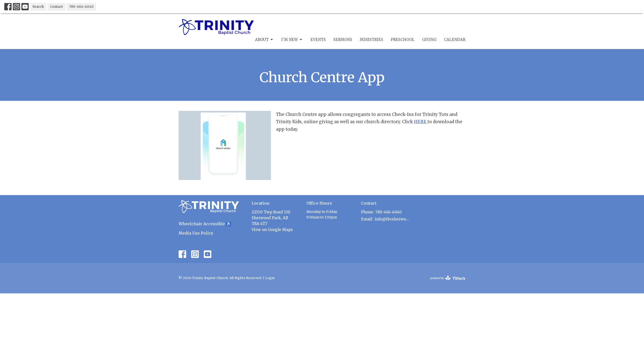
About (262, 39)
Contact (56, 7)
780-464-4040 (81, 7)
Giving (429, 39)
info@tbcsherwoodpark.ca (393, 219)
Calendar (454, 39)
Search (38, 7)
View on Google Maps (272, 229)
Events (318, 39)
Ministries (371, 39)
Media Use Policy (196, 233)
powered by (445, 282)
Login (270, 278)
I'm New (289, 39)
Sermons (342, 39)
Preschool (403, 39)
